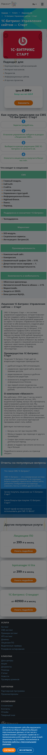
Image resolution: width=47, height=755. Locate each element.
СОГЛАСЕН (9, 750)
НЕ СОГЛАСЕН (25, 750)
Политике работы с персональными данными (19, 743)
